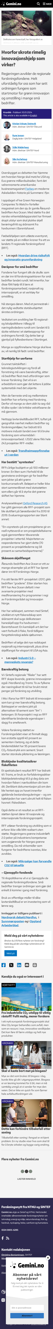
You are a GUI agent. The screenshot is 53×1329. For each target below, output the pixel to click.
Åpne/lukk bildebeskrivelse (26, 40)
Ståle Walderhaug (20, 147)
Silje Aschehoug (19, 159)
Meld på (11, 953)
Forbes (29, 188)
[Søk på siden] (38, 4)
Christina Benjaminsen (12, 1255)
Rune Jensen (18, 135)
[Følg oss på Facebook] (2, 1238)
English (33, 115)
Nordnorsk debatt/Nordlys (18, 917)
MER (48, 4)
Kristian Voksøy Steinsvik (24, 123)
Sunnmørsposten (12, 921)
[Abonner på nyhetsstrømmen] (7, 1238)
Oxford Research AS (35, 503)
